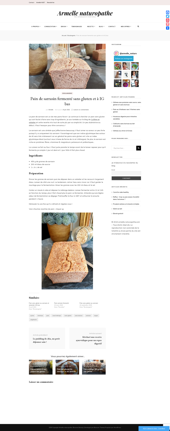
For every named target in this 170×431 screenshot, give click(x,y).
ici (63, 209)
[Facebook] (168, 12)
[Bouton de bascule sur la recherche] (138, 26)
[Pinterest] (168, 20)
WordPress (117, 427)
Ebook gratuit (118, 213)
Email (113, 170)
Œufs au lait (117, 209)
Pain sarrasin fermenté (61, 303)
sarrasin (88, 315)
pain (47, 315)
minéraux (40, 315)
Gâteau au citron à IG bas (122, 131)
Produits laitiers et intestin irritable (126, 204)
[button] (117, 66)
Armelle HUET (40, 2)
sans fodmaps (57, 315)
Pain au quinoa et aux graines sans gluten (38, 370)
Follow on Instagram (123, 58)
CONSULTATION (49, 26)
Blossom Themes (99, 427)
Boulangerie (67, 93)
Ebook (63, 26)
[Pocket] (168, 24)
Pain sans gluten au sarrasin (89, 303)
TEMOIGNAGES (76, 26)
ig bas (32, 315)
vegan (96, 315)
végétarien (33, 319)
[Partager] (168, 28)
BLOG (101, 26)
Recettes (41, 366)
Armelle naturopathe (85, 13)
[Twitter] (168, 16)
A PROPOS (35, 26)
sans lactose (78, 315)
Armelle (51, 110)
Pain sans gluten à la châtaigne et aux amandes (66, 370)
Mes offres (125, 26)
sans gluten (68, 315)
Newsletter (50, 2)
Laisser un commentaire (81, 110)
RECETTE (90, 26)
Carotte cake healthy (121, 192)
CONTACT (111, 26)
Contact (31, 2)
